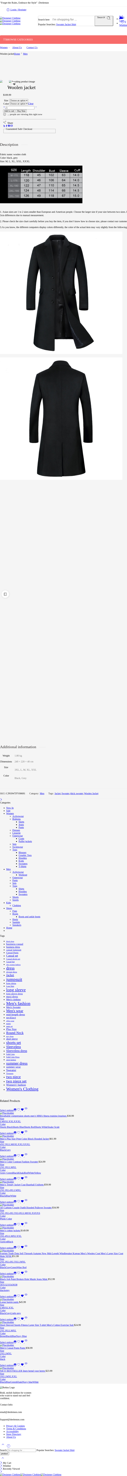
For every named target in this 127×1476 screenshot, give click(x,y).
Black (3, 1150)
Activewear (18, 816)
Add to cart (9, 111)
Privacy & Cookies (15, 1426)
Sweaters (23, 863)
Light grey (16, 1313)
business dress (13, 947)
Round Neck (15, 1033)
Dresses (16, 830)
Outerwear (17, 835)
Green (14, 1267)
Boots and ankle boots (29, 916)
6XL (21, 1213)
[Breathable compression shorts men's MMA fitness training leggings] (63, 1113)
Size (6, 100)
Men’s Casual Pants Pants (13, 1348)
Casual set (12, 955)
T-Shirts (22, 866)
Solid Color (10, 1054)
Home (17, 54)
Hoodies (23, 858)
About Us (17, 47)
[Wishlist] (13, 84)
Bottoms (16, 819)
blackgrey (5, 1290)
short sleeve (12, 1039)
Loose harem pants (9, 1302)
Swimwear (17, 847)
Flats (14, 911)
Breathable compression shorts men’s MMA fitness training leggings (33, 1116)
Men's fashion (18, 1003)
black (2, 1359)
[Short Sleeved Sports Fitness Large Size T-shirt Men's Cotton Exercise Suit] (63, 1322)
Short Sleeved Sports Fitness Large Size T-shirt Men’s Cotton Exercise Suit (37, 1325)
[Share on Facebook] (6, 126)
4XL (2, 1144)
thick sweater (76, 793)
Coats (21, 838)
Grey (8, 1150)
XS (33, 1213)
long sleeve (16, 990)
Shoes (9, 908)
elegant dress (11, 972)
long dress (11, 983)
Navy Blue (21, 1336)
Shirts (21, 888)
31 (3, 1284)
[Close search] (3, 1460)
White (31, 1173)
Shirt (73, 24)
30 (1, 1284)
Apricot (3, 1241)
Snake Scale (53, 1127)
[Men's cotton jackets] (63, 1227)
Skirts (21, 821)
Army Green (6, 1173)
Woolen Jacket (91, 793)
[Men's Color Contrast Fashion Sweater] (63, 1159)
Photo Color (6, 1218)
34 (11, 1284)
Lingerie (16, 833)
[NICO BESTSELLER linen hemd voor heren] (63, 1368)
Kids (8, 902)
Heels (15, 919)
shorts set (13, 1042)
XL (7, 1121)
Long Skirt (10, 986)
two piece (13, 1077)
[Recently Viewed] (9, 1447)
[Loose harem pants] (63, 1299)
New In (10, 808)
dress (10, 968)
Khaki (21, 1173)
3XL (7, 1167)
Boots (15, 914)
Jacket (68, 24)
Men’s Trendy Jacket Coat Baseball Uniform (22, 1184)
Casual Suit (10, 962)
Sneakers (16, 925)
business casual (14, 944)
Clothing (16, 905)
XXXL (17, 1121)
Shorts (15, 897)
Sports (15, 900)
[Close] (1, 799)
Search (101, 17)
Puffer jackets (25, 841)
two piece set (16, 1081)
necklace (11, 1017)
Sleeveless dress (16, 1051)
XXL (11, 1121)
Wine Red (21, 1267)
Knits (21, 861)
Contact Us (31, 47)
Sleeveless (13, 1047)
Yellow (37, 1173)
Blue (8, 1195)
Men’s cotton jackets (10, 1230)
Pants (21, 827)
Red (26, 1173)
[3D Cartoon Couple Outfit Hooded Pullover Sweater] (63, 1204)
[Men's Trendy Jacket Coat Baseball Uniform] (63, 1182)
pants (8, 1023)
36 (13, 1284)
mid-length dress (15, 1014)
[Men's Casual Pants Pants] (63, 1345)
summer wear (13, 1066)
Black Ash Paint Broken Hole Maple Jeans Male (24, 1279)
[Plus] (4, 107)
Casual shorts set (13, 959)
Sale (8, 810)
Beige (3, 1336)
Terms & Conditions (16, 1428)
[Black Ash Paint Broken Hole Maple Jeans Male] (63, 1276)
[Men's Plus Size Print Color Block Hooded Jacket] (63, 1136)
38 (16, 1284)
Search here (44, 19)
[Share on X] (4, 126)
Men (25, 54)
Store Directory (13, 1434)
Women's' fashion (16, 1084)
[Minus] (36, 107)
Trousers (9, 1073)
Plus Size (11, 1029)
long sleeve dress (14, 993)
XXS (37, 1213)
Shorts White (41, 1127)
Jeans (21, 824)
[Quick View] (26, 1110)
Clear (30, 103)
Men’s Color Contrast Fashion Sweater (19, 1161)
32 (6, 1284)
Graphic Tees (25, 855)
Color (6, 103)
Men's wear (14, 1011)
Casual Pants (12, 952)
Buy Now (21, 111)
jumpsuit (14, 979)
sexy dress (9, 1036)
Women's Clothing (22, 1089)
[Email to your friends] (11, 126)
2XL (2, 1167)
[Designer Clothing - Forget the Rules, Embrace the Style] (10, 21)
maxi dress (12, 996)
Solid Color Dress (13, 1057)
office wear (10, 1021)
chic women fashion (13, 965)
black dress (10, 941)
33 (8, 1284)
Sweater (60, 24)
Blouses (22, 852)
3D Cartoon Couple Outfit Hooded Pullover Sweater (26, 1207)
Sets (14, 844)
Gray (8, 1267)
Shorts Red (29, 1127)
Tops (14, 849)
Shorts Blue (18, 1127)
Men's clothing (13, 999)
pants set (9, 1026)
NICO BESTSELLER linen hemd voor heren (23, 1371)
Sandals (16, 922)
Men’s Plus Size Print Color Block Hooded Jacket (24, 1138)
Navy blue (27, 1382)
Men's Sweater (13, 1007)
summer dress (17, 1063)
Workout (23, 874)
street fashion (11, 1060)
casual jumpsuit (13, 950)
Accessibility (12, 1431)
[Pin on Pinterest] (9, 126)
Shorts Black (6, 1127)
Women (4, 47)
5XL (7, 1144)
